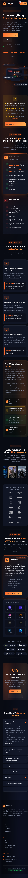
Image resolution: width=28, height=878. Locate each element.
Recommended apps (9, 845)
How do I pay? (8, 777)
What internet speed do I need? (13, 783)
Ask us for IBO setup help (12, 593)
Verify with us (10, 124)
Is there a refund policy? (11, 789)
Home (5, 824)
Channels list (7, 831)
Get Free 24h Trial (9, 35)
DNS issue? (7, 842)
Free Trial (23, 3)
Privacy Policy (8, 847)
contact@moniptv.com (11, 859)
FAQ (5, 840)
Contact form (8, 861)
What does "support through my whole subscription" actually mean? (13, 750)
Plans (5, 826)
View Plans (7, 39)
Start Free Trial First (15, 696)
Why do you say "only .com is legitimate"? (12, 722)
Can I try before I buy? (11, 771)
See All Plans (14, 691)
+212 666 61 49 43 (10, 856)
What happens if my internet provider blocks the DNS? (12, 759)
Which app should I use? (11, 766)
